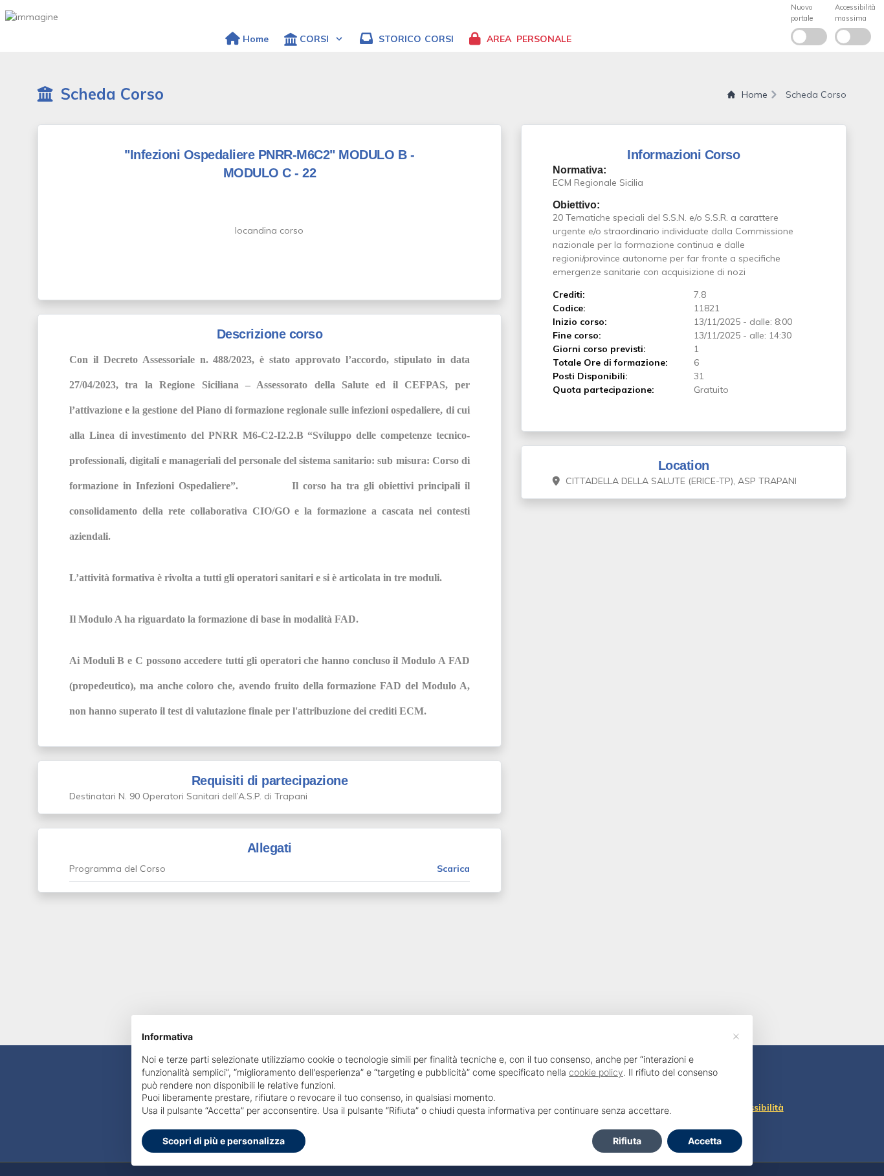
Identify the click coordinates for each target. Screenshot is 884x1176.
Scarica (453, 868)
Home (755, 94)
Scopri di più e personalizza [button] (223, 1140)
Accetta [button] (705, 1140)
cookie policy (596, 1072)
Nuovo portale (802, 13)
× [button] (736, 1035)
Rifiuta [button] (627, 1140)
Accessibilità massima (855, 13)
